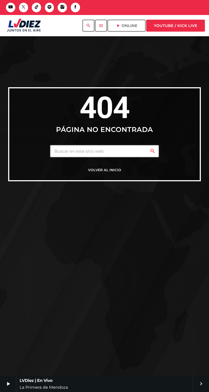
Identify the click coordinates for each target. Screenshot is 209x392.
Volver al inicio (104, 170)
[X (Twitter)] (23, 7)
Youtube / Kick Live (175, 25)
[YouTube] (10, 7)
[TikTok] (36, 7)
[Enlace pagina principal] (24, 25)
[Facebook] (75, 7)
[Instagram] (62, 7)
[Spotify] (49, 7)
